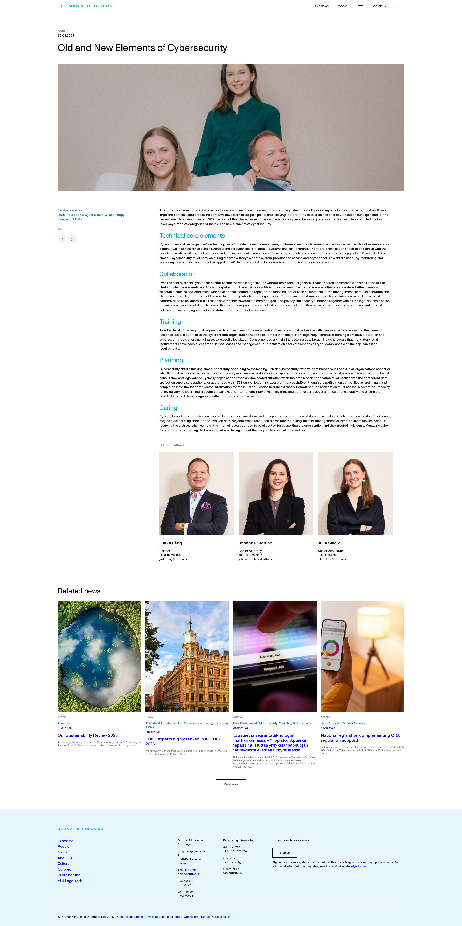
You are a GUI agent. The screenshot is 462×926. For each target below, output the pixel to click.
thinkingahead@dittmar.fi (351, 866)
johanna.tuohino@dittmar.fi (256, 559)
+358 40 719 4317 (170, 555)
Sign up (285, 853)
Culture (64, 863)
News (359, 6)
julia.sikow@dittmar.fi (332, 559)
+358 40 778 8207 (250, 555)
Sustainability (69, 875)
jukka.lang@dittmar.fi (173, 559)
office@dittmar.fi (188, 874)
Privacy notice (154, 917)
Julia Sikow (329, 543)
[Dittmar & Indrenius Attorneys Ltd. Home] (85, 6)
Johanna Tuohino (255, 543)
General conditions (130, 917)
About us (65, 858)
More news (231, 784)
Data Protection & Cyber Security (82, 215)
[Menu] (401, 6)
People (342, 6)
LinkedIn (62, 238)
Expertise (322, 6)
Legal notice (173, 917)
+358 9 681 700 (328, 555)
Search (377, 6)
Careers (64, 869)
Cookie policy (221, 917)
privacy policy (384, 862)
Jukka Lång (170, 543)
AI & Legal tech (70, 880)
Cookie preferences (197, 917)
